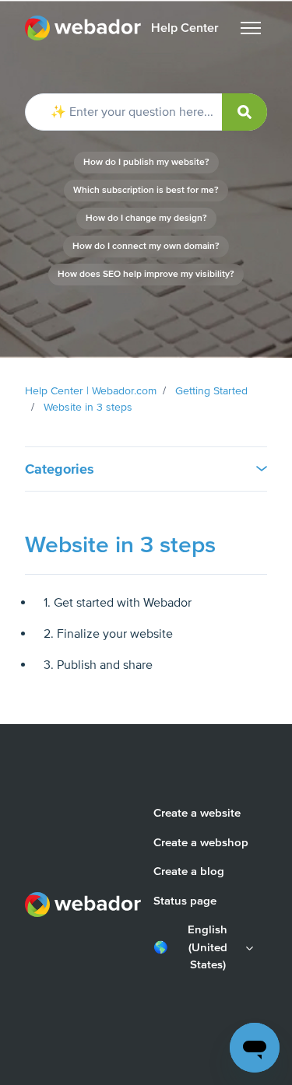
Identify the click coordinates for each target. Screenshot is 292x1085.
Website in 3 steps (88, 407)
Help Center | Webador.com (91, 390)
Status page (184, 901)
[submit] (244, 112)
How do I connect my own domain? (146, 246)
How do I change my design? (146, 218)
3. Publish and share (98, 665)
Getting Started (211, 390)
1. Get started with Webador (118, 603)
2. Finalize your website (108, 634)
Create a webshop (200, 842)
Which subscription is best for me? (146, 190)
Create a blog (188, 871)
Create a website (197, 813)
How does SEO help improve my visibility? (146, 274)
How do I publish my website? (146, 162)
